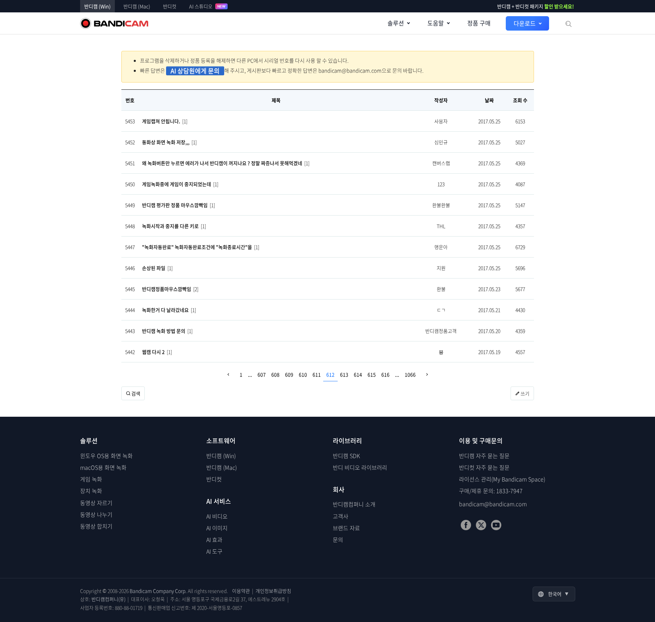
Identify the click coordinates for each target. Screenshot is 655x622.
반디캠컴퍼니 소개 (354, 504)
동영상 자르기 (96, 503)
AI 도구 (214, 551)
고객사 (340, 516)
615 (372, 374)
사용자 (441, 121)
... (250, 374)
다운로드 (525, 23)
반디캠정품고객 (441, 330)
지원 (441, 267)
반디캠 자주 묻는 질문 (484, 455)
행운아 (441, 246)
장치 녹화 (91, 491)
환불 (441, 288)
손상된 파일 (153, 267)
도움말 (435, 23)
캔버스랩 (441, 163)
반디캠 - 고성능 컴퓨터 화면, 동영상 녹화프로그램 (114, 23)
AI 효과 (214, 539)
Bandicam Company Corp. (158, 590)
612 (330, 374)
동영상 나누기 (96, 514)
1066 (410, 374)
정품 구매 (479, 23)
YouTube (496, 525)
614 (358, 374)
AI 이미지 (217, 528)
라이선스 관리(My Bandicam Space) (502, 479)
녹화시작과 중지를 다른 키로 (170, 225)
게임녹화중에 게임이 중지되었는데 (176, 184)
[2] (195, 288)
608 (275, 374)
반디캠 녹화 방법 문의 (163, 330)
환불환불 (441, 204)
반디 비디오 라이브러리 (360, 467)
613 (344, 374)
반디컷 (169, 6)
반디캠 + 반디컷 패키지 (535, 6)
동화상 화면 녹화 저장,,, (165, 142)
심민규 (441, 142)
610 (303, 374)
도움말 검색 (568, 23)
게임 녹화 (91, 479)
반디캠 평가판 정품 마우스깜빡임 (175, 204)
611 (317, 374)
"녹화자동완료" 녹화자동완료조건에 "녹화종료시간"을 (197, 246)
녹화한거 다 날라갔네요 (165, 309)
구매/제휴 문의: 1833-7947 (491, 491)
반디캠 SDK (346, 455)
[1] (184, 121)
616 (385, 374)
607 (262, 374)
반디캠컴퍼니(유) (108, 599)
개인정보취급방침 (273, 590)
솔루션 (395, 23)
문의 (338, 539)
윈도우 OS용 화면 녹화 (106, 455)
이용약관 (241, 590)
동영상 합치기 (96, 526)
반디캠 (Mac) (136, 6)
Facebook (466, 525)
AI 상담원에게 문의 (195, 70)
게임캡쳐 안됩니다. (161, 121)
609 (289, 374)
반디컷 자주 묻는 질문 (484, 467)
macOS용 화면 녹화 (103, 467)
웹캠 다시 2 (153, 351)
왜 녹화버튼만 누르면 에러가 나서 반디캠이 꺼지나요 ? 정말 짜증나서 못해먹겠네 (222, 163)
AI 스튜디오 (207, 6)
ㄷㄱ (441, 309)
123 (441, 184)
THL (441, 225)
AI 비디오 (217, 516)
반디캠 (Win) (97, 6)
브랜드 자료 (346, 528)
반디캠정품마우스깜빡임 (166, 288)
